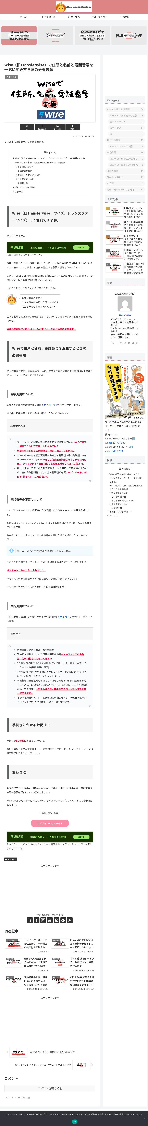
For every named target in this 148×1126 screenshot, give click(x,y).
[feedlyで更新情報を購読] (63, 920)
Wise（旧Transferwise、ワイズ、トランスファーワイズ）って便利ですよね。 (51, 158)
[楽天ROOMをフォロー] (56, 920)
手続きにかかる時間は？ (26, 187)
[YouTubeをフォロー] (50, 920)
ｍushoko (125, 315)
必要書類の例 (26, 170)
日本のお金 (12, 859)
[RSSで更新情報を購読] (70, 920)
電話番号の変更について (28, 174)
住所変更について (25, 178)
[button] (72, 127)
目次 (46, 152)
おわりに (19, 191)
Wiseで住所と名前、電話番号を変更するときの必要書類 (40, 162)
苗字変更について (25, 166)
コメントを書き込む (50, 1088)
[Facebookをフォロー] (36, 920)
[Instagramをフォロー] (43, 920)
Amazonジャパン (114, 442)
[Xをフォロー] (30, 920)
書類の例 (24, 183)
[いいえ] (144, 1118)
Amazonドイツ (113, 451)
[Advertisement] (49, 888)
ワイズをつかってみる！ (50, 823)
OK (74, 1122)
